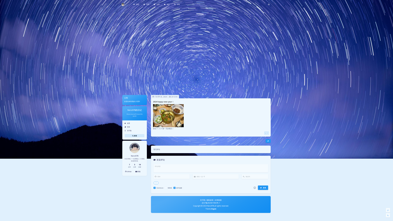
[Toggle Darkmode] (388, 215)
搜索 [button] (135, 136)
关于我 (129, 131)
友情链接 (218, 200)
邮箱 (138, 171)
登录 (128, 127)
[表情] (255, 188)
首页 (128, 123)
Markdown (159, 188)
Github (129, 171)
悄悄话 (170, 188)
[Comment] (388, 210)
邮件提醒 (179, 188)
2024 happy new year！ (163, 101)
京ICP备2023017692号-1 (211, 203)
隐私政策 (210, 200)
